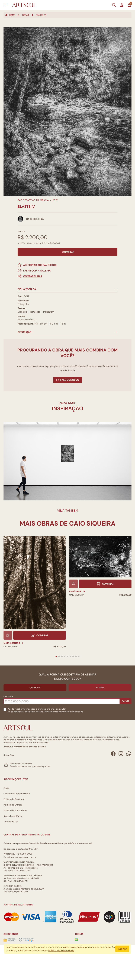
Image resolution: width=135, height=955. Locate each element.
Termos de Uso (50, 711)
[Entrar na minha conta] (122, 5)
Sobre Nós (9, 755)
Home (12, 15)
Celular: (8, 696)
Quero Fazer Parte (13, 816)
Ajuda (6, 788)
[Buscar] (114, 5)
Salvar (125, 701)
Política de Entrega (13, 804)
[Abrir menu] (6, 5)
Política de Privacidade (15, 810)
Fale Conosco (69, 379)
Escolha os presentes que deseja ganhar (30, 766)
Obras (25, 15)
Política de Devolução (14, 799)
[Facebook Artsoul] (113, 754)
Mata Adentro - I (13, 643)
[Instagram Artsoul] (121, 754)
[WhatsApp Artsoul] (128, 754)
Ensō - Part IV (77, 591)
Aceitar (122, 948)
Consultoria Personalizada (17, 793)
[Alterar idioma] (76, 939)
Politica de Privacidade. (71, 711)
